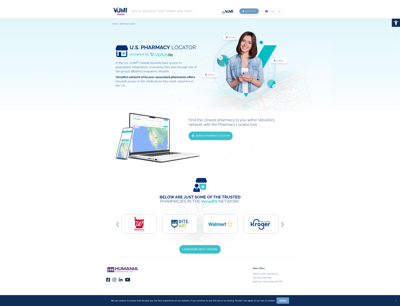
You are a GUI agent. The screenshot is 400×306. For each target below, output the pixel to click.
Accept (282, 300)
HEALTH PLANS (149, 11)
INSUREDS (170, 11)
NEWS (179, 11)
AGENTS (161, 11)
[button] (396, 23)
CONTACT (188, 11)
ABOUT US (136, 11)
